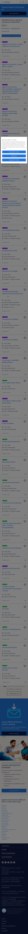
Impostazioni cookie (14, 151)
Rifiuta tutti (14, 156)
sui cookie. (4, 148)
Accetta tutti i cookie (14, 160)
